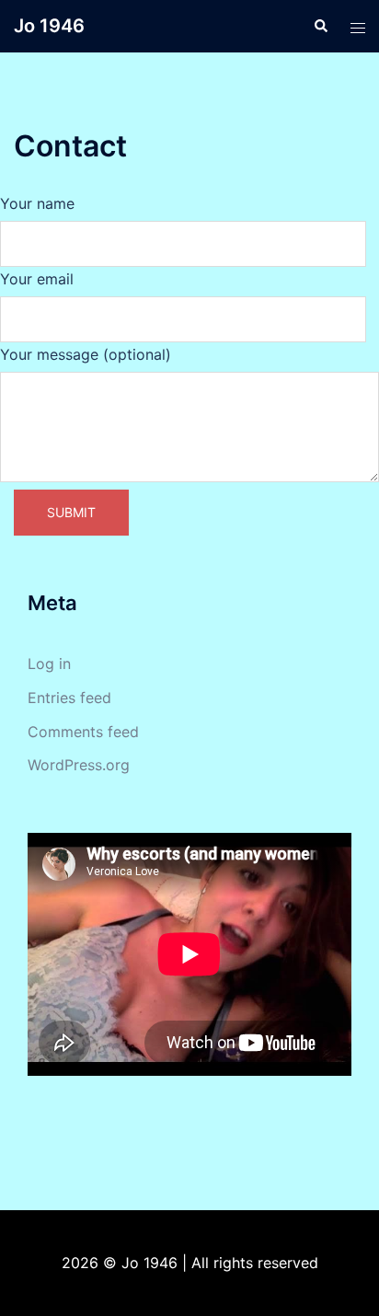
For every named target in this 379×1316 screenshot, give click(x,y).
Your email (37, 279)
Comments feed (83, 731)
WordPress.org (79, 765)
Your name (37, 203)
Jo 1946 (49, 26)
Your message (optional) (85, 354)
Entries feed (69, 697)
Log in (49, 663)
